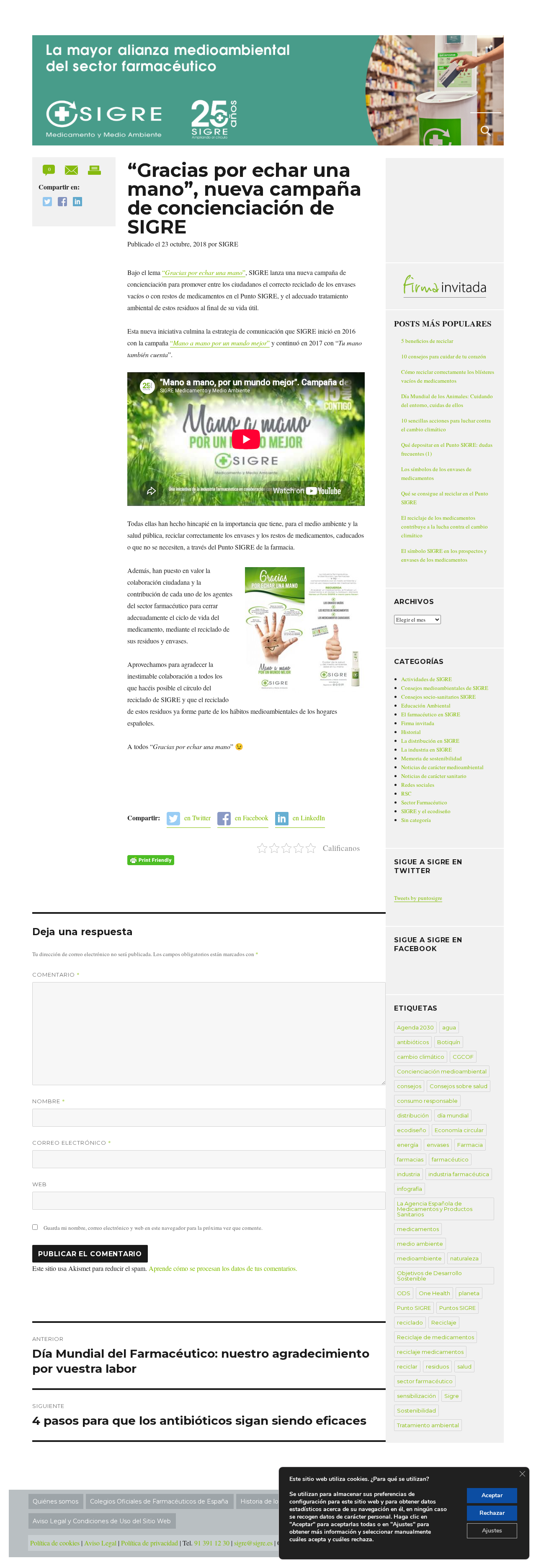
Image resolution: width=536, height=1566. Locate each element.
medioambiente (419, 1258)
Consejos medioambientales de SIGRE (444, 688)
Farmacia (470, 1144)
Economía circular (459, 1130)
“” (203, 272)
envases (438, 1144)
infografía (409, 1188)
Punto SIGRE (414, 1307)
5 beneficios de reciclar (427, 341)
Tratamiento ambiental (428, 1425)
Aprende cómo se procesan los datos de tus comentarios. (223, 1268)
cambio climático (420, 1056)
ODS (403, 1293)
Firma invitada (417, 723)
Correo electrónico (71, 1142)
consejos (409, 1086)
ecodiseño (411, 1130)
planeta (469, 1293)
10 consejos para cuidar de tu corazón (443, 356)
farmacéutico (450, 1159)
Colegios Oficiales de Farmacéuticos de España (159, 1501)
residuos (437, 1366)
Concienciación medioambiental (442, 1071)
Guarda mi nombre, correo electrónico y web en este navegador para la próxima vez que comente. (153, 1228)
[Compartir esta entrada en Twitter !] (45, 202)
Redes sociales (417, 784)
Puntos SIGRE (457, 1307)
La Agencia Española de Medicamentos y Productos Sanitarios (434, 1209)
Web (39, 1184)
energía (407, 1144)
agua (449, 1027)
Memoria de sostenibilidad (431, 758)
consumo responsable (427, 1100)
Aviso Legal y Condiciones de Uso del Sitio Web (102, 1521)
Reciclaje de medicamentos (435, 1337)
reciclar (407, 1366)
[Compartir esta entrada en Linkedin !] (75, 202)
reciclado (410, 1322)
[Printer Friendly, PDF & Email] (150, 860)
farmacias (410, 1159)
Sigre (451, 1395)
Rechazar (492, 1513)
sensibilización (416, 1395)
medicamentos (418, 1229)
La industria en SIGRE (426, 749)
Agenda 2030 (415, 1027)
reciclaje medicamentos (430, 1351)
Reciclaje (443, 1322)
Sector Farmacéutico (424, 802)
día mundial (453, 1115)
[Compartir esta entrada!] (72, 169)
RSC (406, 793)
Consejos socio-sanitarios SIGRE (438, 696)
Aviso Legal (100, 1542)
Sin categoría (416, 820)
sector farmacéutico (425, 1381)
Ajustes (492, 1531)
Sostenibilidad (416, 1410)
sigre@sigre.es (253, 1542)
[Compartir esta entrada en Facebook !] (60, 202)
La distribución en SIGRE (430, 740)
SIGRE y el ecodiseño (426, 811)
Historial (411, 732)
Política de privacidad (149, 1542)
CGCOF (463, 1056)
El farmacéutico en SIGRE (430, 714)
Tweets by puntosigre (418, 898)
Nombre (48, 1101)
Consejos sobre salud (458, 1086)
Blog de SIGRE (75, 16)
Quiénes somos (55, 1501)
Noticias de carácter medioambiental (442, 767)
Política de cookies (55, 1542)
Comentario (56, 974)
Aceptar (492, 1495)
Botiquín (448, 1042)
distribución (413, 1115)
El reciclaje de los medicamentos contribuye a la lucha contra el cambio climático (444, 526)
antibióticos (413, 1042)
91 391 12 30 (211, 1542)
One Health (434, 1293)
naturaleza (464, 1258)
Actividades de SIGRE (426, 679)
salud (464, 1366)
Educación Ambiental (426, 705)
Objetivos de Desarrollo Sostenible (429, 1276)
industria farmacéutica (458, 1174)
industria (408, 1174)
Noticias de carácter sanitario (433, 776)
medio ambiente (420, 1243)
